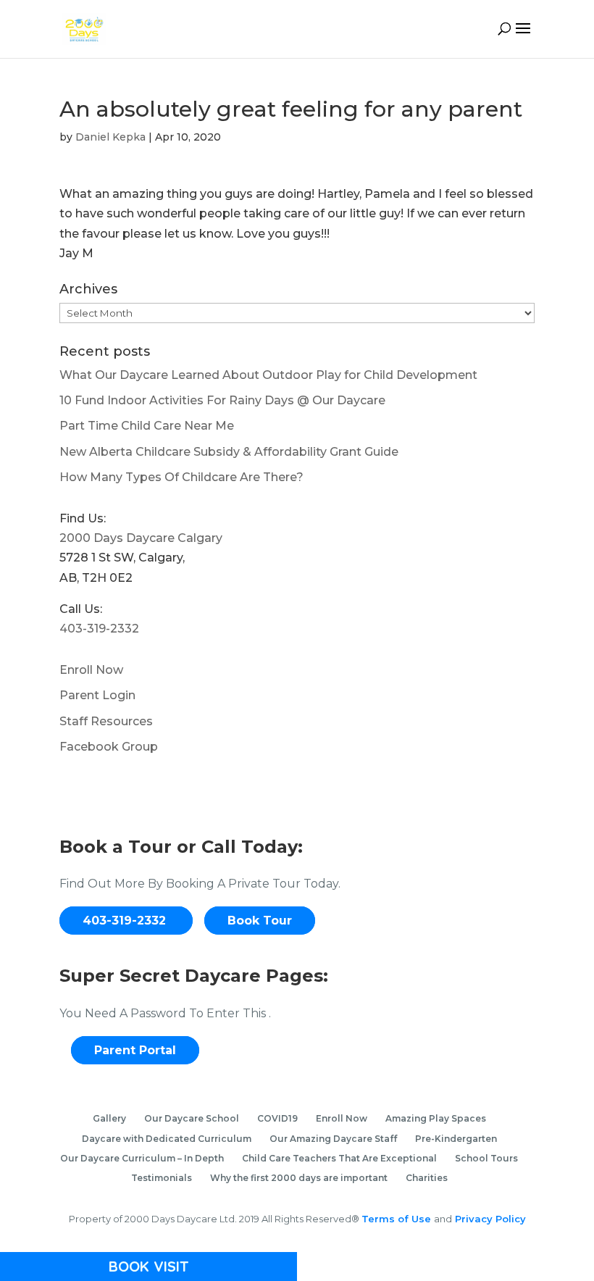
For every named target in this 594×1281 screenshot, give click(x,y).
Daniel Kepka (110, 136)
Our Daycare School (191, 1118)
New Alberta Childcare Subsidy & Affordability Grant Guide (228, 452)
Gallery (109, 1118)
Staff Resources (106, 721)
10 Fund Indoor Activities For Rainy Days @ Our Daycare (222, 400)
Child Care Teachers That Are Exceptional (339, 1158)
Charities (427, 1177)
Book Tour (259, 920)
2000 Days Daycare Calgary (140, 538)
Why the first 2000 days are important (299, 1177)
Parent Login (97, 695)
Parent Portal (135, 1050)
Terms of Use (397, 1218)
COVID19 (277, 1118)
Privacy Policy (489, 1218)
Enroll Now (91, 670)
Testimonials (161, 1177)
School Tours (486, 1158)
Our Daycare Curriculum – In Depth (142, 1158)
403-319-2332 (99, 628)
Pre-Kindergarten (456, 1138)
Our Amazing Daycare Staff (333, 1138)
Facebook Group (108, 747)
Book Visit (149, 1266)
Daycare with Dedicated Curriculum (166, 1138)
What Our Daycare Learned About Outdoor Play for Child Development (268, 375)
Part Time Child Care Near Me (146, 426)
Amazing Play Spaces (435, 1118)
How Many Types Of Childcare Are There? (181, 477)
